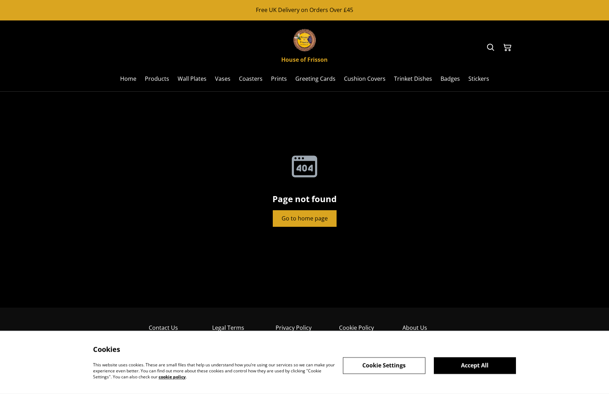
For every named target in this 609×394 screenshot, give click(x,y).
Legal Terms (228, 328)
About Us (414, 328)
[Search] (490, 47)
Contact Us (163, 328)
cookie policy (172, 377)
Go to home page (305, 218)
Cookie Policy (356, 328)
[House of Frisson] (304, 40)
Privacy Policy (294, 328)
